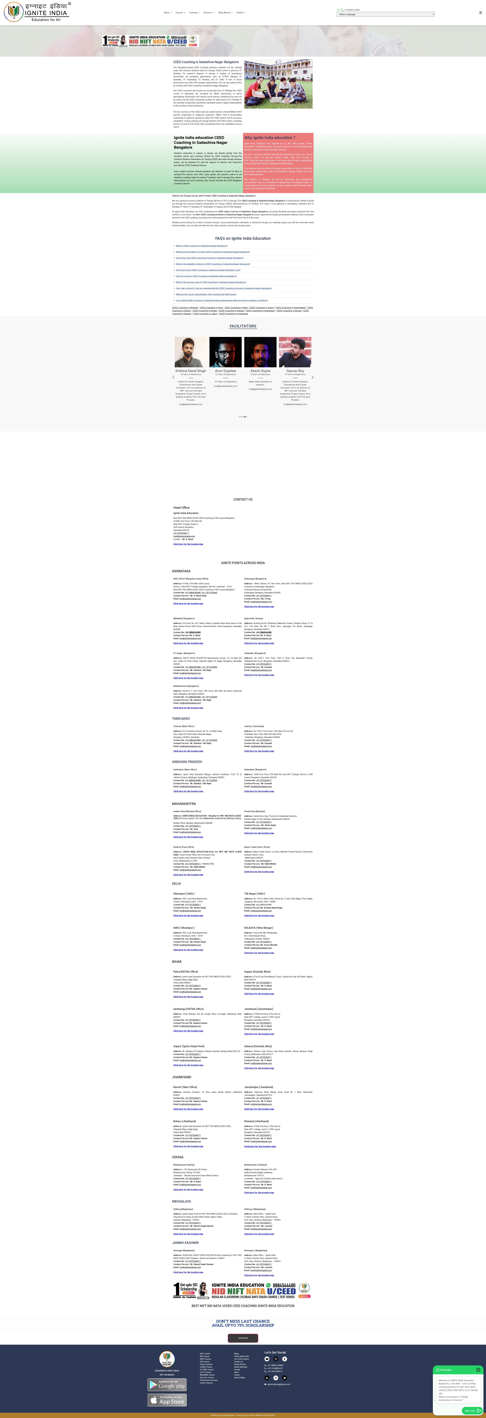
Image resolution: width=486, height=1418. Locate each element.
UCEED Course (206, 1367)
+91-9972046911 (181, 533)
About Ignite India (241, 1356)
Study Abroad (224, 12)
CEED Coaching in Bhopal (289, 310)
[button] (168, 13)
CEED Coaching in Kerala (205, 310)
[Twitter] (284, 1378)
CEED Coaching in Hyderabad (233, 313)
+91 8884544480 (193, 632)
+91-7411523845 (209, 592)
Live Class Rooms (241, 1359)
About (166, 12)
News (236, 1372)
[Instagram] (275, 1359)
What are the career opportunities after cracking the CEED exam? (206, 294)
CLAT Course (205, 1372)
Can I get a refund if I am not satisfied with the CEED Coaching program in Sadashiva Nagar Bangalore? (224, 288)
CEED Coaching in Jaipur (205, 313)
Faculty (237, 1369)
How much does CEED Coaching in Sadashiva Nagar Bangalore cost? (208, 270)
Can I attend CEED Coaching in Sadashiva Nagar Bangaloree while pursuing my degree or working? (222, 300)
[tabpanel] (190, 375)
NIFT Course (205, 1354)
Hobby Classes (206, 1383)
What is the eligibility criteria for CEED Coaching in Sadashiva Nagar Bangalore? (213, 264)
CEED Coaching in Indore (262, 307)
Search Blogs (239, 1377)
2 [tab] (241, 416)
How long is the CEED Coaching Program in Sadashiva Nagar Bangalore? (210, 258)
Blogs (236, 1354)
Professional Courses (209, 1380)
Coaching (193, 12)
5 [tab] (246, 416)
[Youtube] (267, 1359)
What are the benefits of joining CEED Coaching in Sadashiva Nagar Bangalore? (213, 252)
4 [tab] (244, 416)
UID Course (204, 1361)
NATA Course (205, 1359)
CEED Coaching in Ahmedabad (291, 307)
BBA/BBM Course (207, 1375)
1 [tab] (239, 416)
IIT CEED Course (207, 1369)
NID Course (204, 1356)
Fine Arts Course (207, 1377)
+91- (258, 905)
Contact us (238, 1361)
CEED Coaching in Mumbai (185, 307)
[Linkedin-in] (267, 1378)
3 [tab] (243, 416)
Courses (179, 12)
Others (237, 1375)
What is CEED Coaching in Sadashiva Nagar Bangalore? (202, 246)
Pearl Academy (206, 1364)
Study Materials (240, 1367)
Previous (173, 377)
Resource (208, 12)
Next (313, 377)
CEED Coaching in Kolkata (231, 310)
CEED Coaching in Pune (211, 307)
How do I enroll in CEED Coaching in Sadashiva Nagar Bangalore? (206, 276)
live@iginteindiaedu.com (184, 536)
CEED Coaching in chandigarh (260, 310)
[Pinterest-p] (275, 1378)
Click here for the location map (188, 643)
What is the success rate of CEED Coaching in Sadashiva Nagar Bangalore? (211, 282)
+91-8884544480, (193, 592)
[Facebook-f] (284, 1359)
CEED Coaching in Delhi (236, 307)
